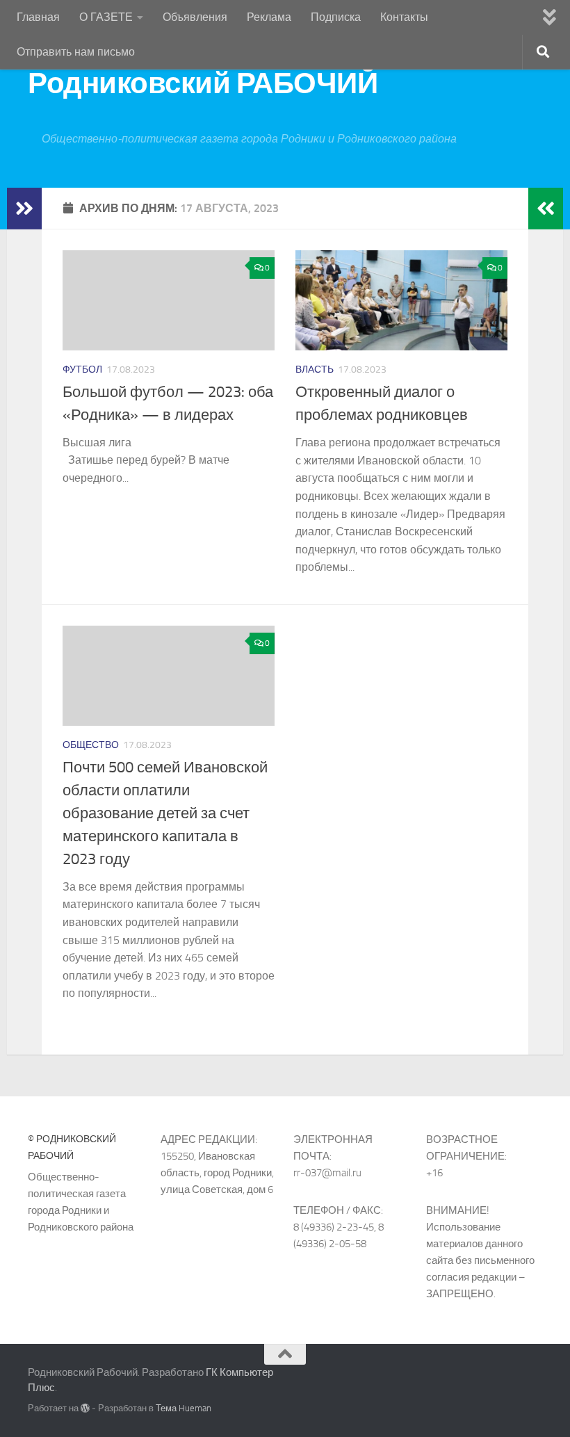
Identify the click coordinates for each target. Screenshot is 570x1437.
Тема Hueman (183, 1408)
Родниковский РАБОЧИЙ (202, 83)
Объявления (195, 17)
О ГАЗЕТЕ (106, 17)
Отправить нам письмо (76, 51)
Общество (91, 745)
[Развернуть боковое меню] (24, 208)
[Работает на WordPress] (85, 1408)
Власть (314, 369)
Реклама (269, 17)
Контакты (404, 17)
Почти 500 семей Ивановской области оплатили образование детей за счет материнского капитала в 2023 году (165, 813)
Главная (38, 17)
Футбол (82, 369)
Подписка (336, 17)
